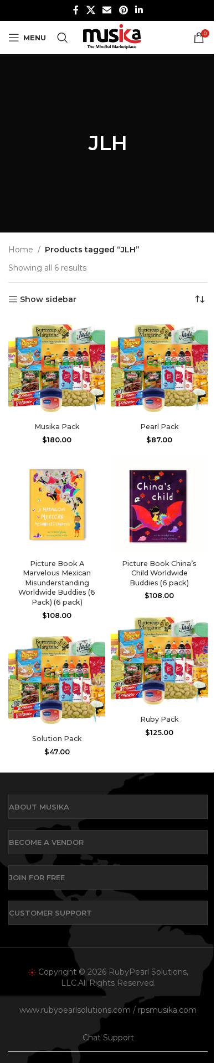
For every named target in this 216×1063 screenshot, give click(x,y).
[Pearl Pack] (159, 368)
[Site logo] (111, 37)
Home (20, 250)
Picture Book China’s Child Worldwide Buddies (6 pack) (159, 573)
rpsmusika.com (167, 1010)
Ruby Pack (159, 719)
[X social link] (91, 10)
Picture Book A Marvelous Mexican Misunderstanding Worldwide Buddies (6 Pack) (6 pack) (56, 583)
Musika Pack (57, 426)
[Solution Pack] (56, 680)
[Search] (63, 38)
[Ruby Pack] (159, 661)
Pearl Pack (159, 426)
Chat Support (108, 1038)
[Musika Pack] (56, 368)
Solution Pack (57, 738)
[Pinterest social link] (123, 10)
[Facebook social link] (76, 10)
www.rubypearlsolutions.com (75, 1010)
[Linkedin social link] (138, 10)
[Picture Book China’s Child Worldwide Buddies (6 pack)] (159, 504)
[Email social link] (107, 10)
